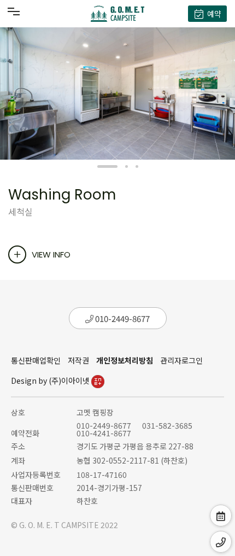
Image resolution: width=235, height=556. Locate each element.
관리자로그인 (181, 360)
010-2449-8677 (121, 318)
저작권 (78, 360)
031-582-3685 (167, 425)
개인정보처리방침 (124, 360)
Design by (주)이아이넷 (51, 380)
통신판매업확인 (36, 360)
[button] (107, 166)
